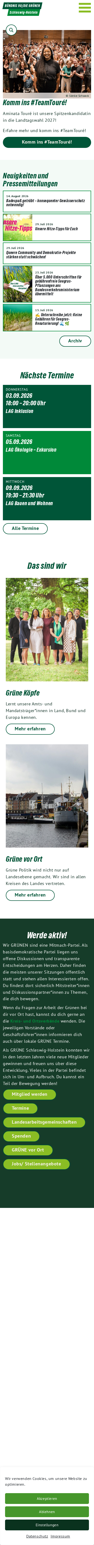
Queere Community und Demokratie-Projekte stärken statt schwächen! (41, 254)
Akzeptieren (47, 1498)
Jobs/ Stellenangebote (36, 1164)
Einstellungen (47, 1525)
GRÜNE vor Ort (28, 1150)
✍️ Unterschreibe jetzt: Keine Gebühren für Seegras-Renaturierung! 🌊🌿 (58, 319)
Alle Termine (25, 528)
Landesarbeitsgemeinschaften (44, 1122)
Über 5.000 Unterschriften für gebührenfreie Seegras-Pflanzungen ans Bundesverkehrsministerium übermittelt (58, 285)
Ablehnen (47, 1511)
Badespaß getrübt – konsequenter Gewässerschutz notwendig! (45, 202)
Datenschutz (37, 1536)
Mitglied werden (29, 1094)
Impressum (60, 1536)
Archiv (75, 341)
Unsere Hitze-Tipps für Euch (56, 228)
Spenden (21, 1136)
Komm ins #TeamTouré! (47, 142)
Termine (20, 1108)
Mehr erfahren (30, 729)
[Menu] (85, 7)
